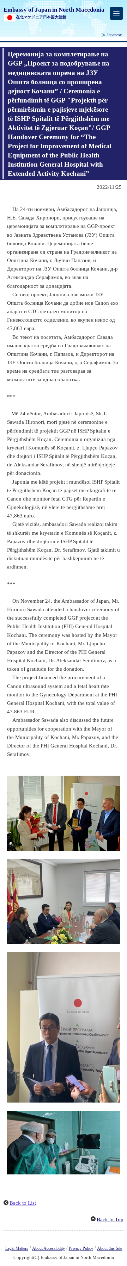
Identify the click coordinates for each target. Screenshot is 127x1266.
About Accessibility (48, 1248)
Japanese (114, 34)
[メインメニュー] (116, 13)
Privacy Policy (81, 1248)
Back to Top (110, 1219)
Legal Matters (16, 1248)
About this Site (109, 1248)
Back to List (23, 1203)
